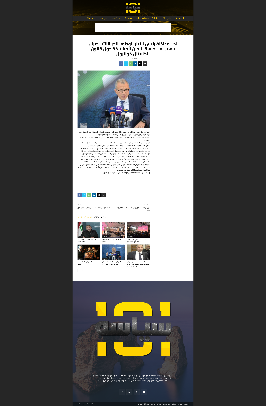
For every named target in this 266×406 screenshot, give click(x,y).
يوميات (128, 18)
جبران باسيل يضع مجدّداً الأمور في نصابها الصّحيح (87, 240)
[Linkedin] (135, 63)
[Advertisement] (133, 27)
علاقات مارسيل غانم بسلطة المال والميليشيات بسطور (94, 208)
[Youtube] (144, 392)
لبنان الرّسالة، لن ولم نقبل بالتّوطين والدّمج (111, 240)
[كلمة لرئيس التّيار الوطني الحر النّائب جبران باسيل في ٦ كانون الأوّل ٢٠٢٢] (113, 252)
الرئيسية (180, 18)
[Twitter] (126, 63)
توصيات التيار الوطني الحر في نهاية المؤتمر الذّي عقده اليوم (136, 240)
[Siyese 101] (133, 8)
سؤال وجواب (142, 18)
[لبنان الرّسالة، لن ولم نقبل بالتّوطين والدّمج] (113, 230)
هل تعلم (116, 18)
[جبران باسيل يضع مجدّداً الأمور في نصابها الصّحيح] (89, 230)
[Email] (140, 63)
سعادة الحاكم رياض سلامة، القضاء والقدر (88, 263)
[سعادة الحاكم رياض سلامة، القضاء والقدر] (89, 252)
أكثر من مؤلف (100, 217)
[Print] (145, 63)
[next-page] (82, 270)
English (105, 237)
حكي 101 (167, 18)
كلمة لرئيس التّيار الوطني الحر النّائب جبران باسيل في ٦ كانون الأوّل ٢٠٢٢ (113, 263)
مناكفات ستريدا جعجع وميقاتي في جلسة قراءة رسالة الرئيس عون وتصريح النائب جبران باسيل (138, 264)
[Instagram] (129, 392)
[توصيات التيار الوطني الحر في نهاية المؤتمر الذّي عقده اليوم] (138, 230)
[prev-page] (79, 270)
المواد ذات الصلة (85, 217)
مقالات (154, 18)
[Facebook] (121, 63)
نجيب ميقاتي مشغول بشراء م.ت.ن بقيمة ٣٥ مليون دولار (133, 209)
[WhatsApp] (131, 63)
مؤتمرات (91, 18)
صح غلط (103, 18)
